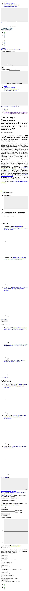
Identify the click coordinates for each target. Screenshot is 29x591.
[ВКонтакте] (4, 35)
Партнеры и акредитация (10, 90)
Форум (2, 492)
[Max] (4, 34)
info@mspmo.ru (5, 106)
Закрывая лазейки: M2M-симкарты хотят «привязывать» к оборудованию (15, 417)
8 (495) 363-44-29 (14, 106)
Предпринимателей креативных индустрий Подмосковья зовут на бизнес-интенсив (16, 228)
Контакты (3, 491)
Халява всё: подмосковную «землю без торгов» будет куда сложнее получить (15, 386)
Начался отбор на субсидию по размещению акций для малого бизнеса (15, 328)
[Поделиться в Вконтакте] (16, 202)
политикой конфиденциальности (10, 505)
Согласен (3, 507)
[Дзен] (4, 37)
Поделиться (7, 195)
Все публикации (5, 477)
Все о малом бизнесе (9, 87)
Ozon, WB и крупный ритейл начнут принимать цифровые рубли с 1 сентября (16, 289)
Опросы (14, 491)
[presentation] (2, 67)
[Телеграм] (4, 32)
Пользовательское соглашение (12, 492)
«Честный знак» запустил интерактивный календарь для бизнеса (15, 258)
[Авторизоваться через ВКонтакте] (16, 537)
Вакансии (8, 491)
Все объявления (5, 377)
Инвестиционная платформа (11, 88)
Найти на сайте (5, 51)
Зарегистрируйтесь (16, 545)
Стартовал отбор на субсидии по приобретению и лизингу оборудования (16, 344)
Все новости (4, 191)
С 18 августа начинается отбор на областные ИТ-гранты (14, 361)
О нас (5, 86)
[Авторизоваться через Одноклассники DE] (16, 525)
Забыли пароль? (5, 514)
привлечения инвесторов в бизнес (14, 168)
